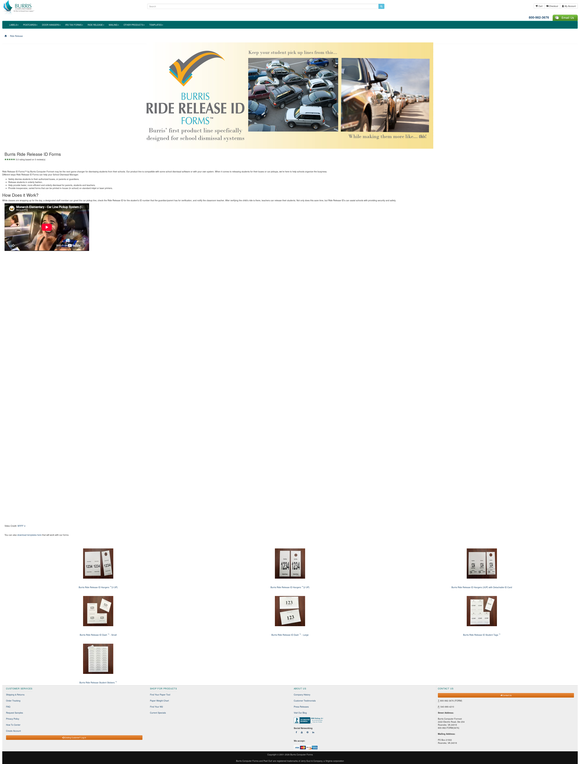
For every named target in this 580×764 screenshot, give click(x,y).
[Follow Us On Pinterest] (307, 732)
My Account (570, 6)
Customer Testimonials (305, 700)
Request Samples (14, 712)
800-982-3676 (539, 17)
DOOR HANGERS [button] (50, 24)
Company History (302, 694)
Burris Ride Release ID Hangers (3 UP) (98, 587)
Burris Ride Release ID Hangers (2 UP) (290, 587)
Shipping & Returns (15, 694)
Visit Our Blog (300, 712)
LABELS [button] (13, 24)
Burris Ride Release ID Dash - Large (290, 634)
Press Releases (301, 706)
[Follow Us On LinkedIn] (313, 732)
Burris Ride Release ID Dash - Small (98, 634)
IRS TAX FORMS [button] (73, 24)
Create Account (13, 730)
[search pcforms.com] (381, 6)
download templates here (29, 534)
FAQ (8, 706)
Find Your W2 (156, 706)
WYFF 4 (21, 525)
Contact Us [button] (507, 695)
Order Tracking (13, 700)
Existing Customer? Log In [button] (75, 737)
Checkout (553, 6)
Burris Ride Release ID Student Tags (481, 634)
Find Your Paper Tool (160, 694)
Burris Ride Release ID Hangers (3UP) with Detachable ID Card (481, 587)
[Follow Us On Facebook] (296, 732)
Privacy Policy (12, 718)
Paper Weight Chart (159, 700)
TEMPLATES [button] (155, 24)
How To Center (13, 724)
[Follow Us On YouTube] (302, 732)
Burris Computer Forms (301, 754)
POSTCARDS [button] (29, 24)
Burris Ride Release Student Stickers (98, 682)
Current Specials (158, 712)
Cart (540, 6)
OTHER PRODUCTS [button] (133, 24)
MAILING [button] (113, 24)
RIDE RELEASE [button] (95, 24)
